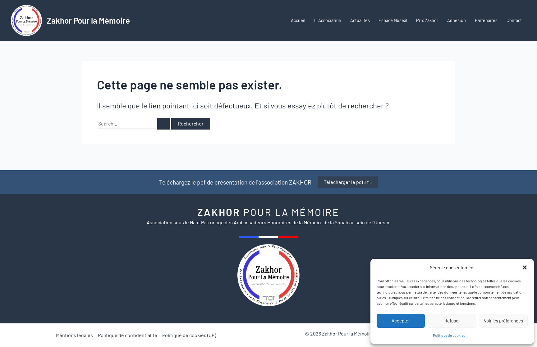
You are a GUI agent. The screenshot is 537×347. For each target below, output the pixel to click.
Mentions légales (74, 335)
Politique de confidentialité (127, 335)
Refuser (452, 320)
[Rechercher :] (134, 123)
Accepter (401, 320)
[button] (524, 267)
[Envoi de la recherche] (163, 124)
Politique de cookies (449, 335)
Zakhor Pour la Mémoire (88, 20)
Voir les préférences (503, 320)
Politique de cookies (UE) (189, 335)
